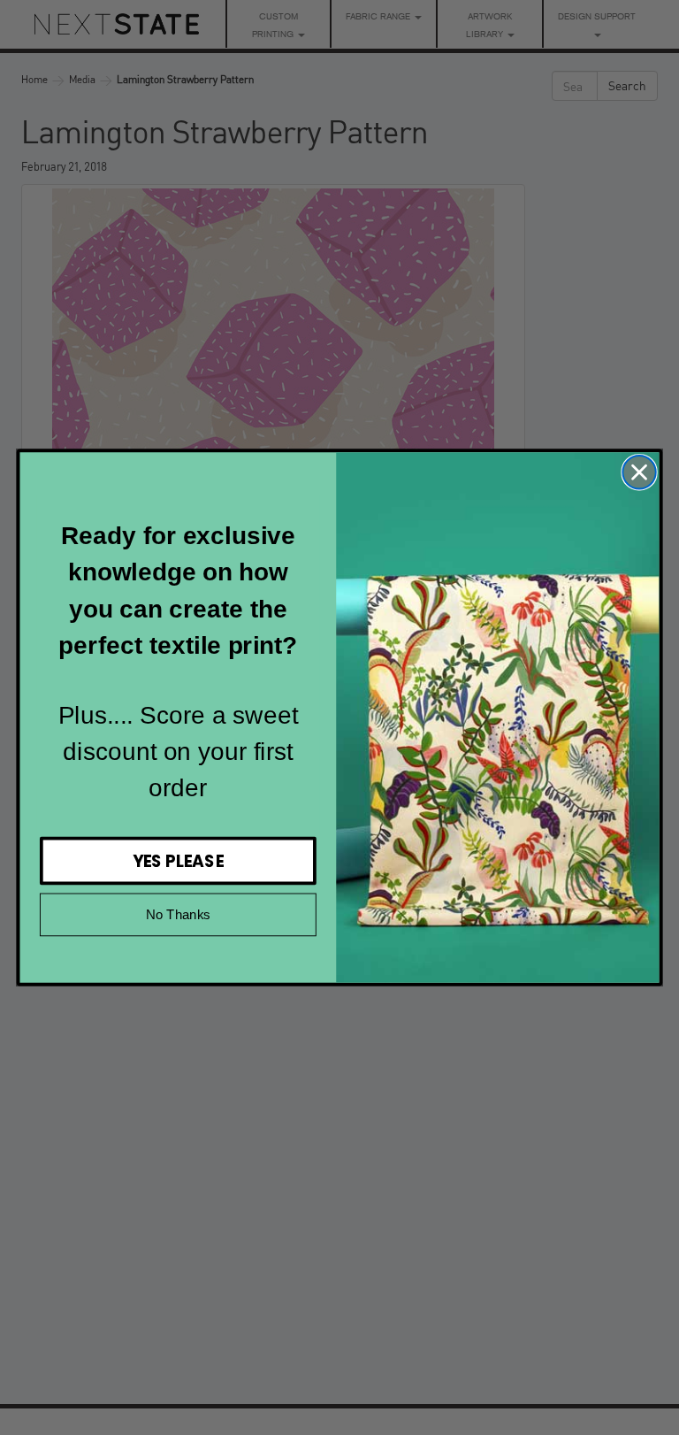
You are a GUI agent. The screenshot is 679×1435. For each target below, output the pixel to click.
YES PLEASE (178, 860)
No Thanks (178, 914)
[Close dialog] (638, 472)
